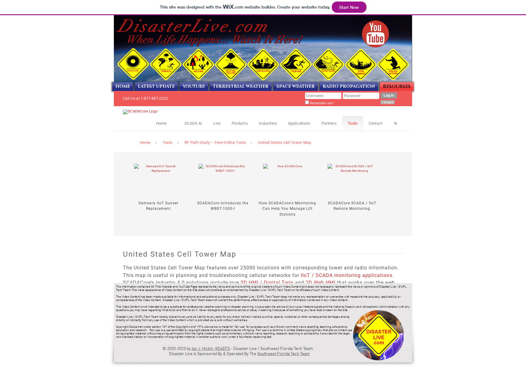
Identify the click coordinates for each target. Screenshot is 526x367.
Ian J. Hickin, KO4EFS (210, 348)
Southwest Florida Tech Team (283, 354)
